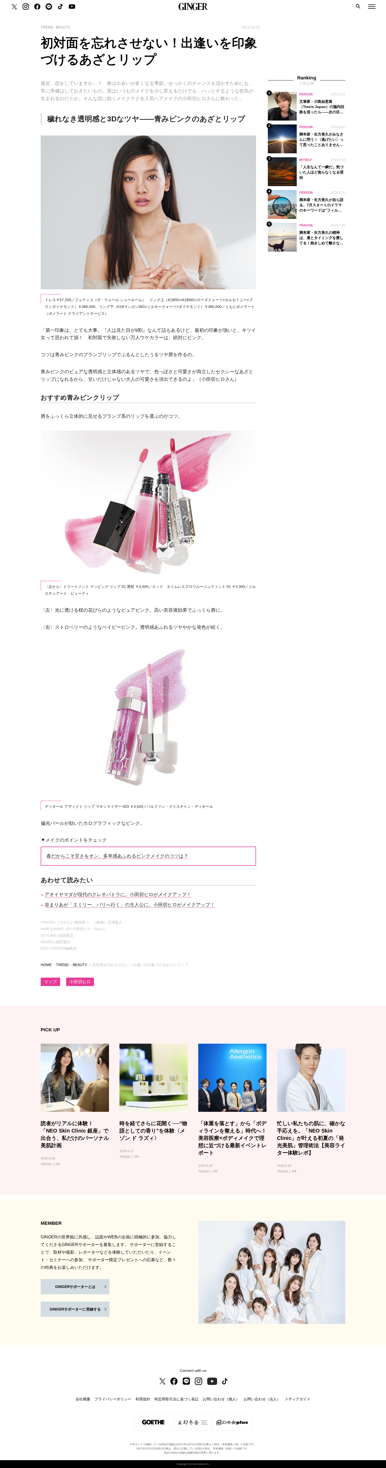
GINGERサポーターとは (75, 1287)
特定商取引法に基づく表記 (176, 1399)
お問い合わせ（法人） (262, 1399)
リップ (50, 981)
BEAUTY (80, 965)
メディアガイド (297, 1399)
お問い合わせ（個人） (221, 1399)
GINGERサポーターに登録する (75, 1309)
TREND (62, 965)
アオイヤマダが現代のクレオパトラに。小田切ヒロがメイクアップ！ (118, 894)
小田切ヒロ (80, 981)
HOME (46, 965)
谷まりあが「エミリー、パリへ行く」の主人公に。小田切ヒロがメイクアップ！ (130, 904)
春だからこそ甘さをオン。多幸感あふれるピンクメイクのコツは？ (117, 856)
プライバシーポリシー (113, 1399)
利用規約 (142, 1399)
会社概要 (83, 1399)
